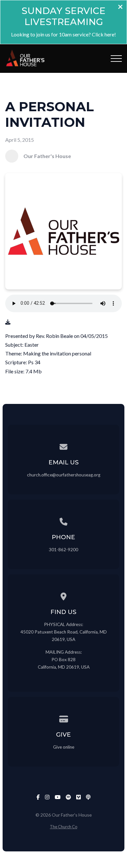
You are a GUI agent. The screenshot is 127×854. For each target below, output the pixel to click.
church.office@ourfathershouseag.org (63, 474)
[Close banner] (120, 7)
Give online (63, 747)
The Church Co (63, 826)
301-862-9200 (63, 549)
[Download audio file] (7, 321)
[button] (116, 58)
